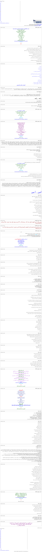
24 (0, 533)
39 (0, 542)
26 (0, 534)
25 (0, 6)
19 (0, 530)
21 (0, 531)
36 (0, 13)
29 (0, 536)
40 (0, 15)
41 (0, 16)
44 (0, 545)
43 (0, 17)
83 (0, 20)
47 (0, 547)
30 (0, 9)
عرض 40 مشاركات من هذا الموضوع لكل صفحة (4, 550)
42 (0, 544)
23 (0, 5)
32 (0, 538)
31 (0, 10)
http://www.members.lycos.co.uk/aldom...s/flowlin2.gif (21, 138)
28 (0, 8)
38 (0, 14)
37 (0, 541)
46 (0, 19)
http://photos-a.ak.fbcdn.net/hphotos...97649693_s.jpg (21, 28)
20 (0, 3)
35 (0, 12)
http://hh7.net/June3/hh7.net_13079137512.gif (21, 382)
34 (0, 539)
